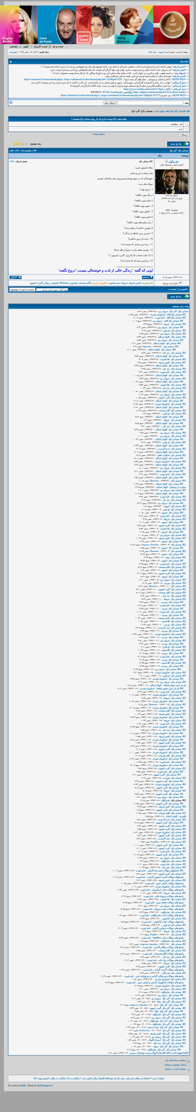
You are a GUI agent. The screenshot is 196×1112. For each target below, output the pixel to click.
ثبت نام (152, 52)
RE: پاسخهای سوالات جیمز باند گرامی (165, 870)
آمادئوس (166, 918)
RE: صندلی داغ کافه (176, 314)
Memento (64, 283)
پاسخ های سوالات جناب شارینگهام (167, 915)
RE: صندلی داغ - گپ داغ (174, 998)
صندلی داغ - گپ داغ (179, 311)
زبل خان (166, 353)
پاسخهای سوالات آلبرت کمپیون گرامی (165, 877)
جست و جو (58, 46)
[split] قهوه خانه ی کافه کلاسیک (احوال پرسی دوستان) (162, 1052)
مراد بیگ (157, 1043)
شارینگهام (173, 161)
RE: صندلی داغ (179, 324)
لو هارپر (166, 330)
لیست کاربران (40, 46)
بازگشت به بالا (73, 1078)
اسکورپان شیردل (157, 314)
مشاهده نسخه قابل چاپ (175, 1060)
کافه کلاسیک (184, 111)
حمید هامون (114, 283)
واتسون (73, 283)
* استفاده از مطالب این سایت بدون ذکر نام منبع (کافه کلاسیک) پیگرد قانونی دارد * (116, 1078)
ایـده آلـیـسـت (164, 449)
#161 (12, 161)
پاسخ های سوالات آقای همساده (168, 953)
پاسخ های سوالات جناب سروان (168, 909)
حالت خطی (14, 150)
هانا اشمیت (165, 359)
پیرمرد (167, 583)
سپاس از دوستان (178, 487)
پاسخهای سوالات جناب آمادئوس (168, 921)
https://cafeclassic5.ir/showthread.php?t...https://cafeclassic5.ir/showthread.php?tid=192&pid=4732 (109, 95)
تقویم (25, 46)
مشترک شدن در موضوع (175, 1069)
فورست (166, 778)
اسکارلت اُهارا (164, 455)
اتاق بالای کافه (171, 111)
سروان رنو (163, 311)
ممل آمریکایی (178, 82)
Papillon (155, 842)
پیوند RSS (38, 1078)
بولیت (167, 557)
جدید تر (173, 289)
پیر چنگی (166, 973)
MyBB (22, 1085)
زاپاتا (159, 1001)
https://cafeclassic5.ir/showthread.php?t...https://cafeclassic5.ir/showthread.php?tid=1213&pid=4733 (73, 79)
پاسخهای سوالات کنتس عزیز (169, 883)
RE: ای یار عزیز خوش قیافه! (169, 688)
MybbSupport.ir (45, 1085)
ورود (161, 52)
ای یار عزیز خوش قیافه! (174, 685)
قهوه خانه (159, 111)
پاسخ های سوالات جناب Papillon (168, 937)
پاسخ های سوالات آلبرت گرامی (168, 969)
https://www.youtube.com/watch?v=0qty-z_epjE (147, 89)
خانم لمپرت (160, 317)
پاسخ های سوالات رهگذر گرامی (168, 947)
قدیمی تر (182, 289)
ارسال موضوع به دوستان (175, 1064)
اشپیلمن (55, 283)
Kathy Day (145, 1030)
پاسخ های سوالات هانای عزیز (169, 902)
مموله (155, 1046)
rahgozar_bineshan (150, 544)
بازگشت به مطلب (57, 1078)
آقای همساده (84, 283)
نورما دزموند (153, 1027)
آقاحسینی (165, 621)
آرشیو (45, 1078)
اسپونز (167, 506)
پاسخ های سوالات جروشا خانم (169, 896)
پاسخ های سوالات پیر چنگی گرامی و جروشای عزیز (159, 976)
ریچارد (47, 283)
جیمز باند (166, 867)
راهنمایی (14, 46)
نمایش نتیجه (99, 134)
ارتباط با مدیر (158, 1078)
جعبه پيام (13, 52)
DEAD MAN (179, 79)
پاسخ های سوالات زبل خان (171, 960)
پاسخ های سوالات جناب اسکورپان (167, 889)
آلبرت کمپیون (36, 283)
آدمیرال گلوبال (154, 1040)
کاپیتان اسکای (164, 337)
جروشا (124, 283)
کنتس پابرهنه (179, 66)
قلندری (182, 816)
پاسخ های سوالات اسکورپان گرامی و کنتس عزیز (160, 982)
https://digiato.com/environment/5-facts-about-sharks (159, 92)
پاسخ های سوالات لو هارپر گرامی (167, 928)
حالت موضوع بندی (29, 150)
